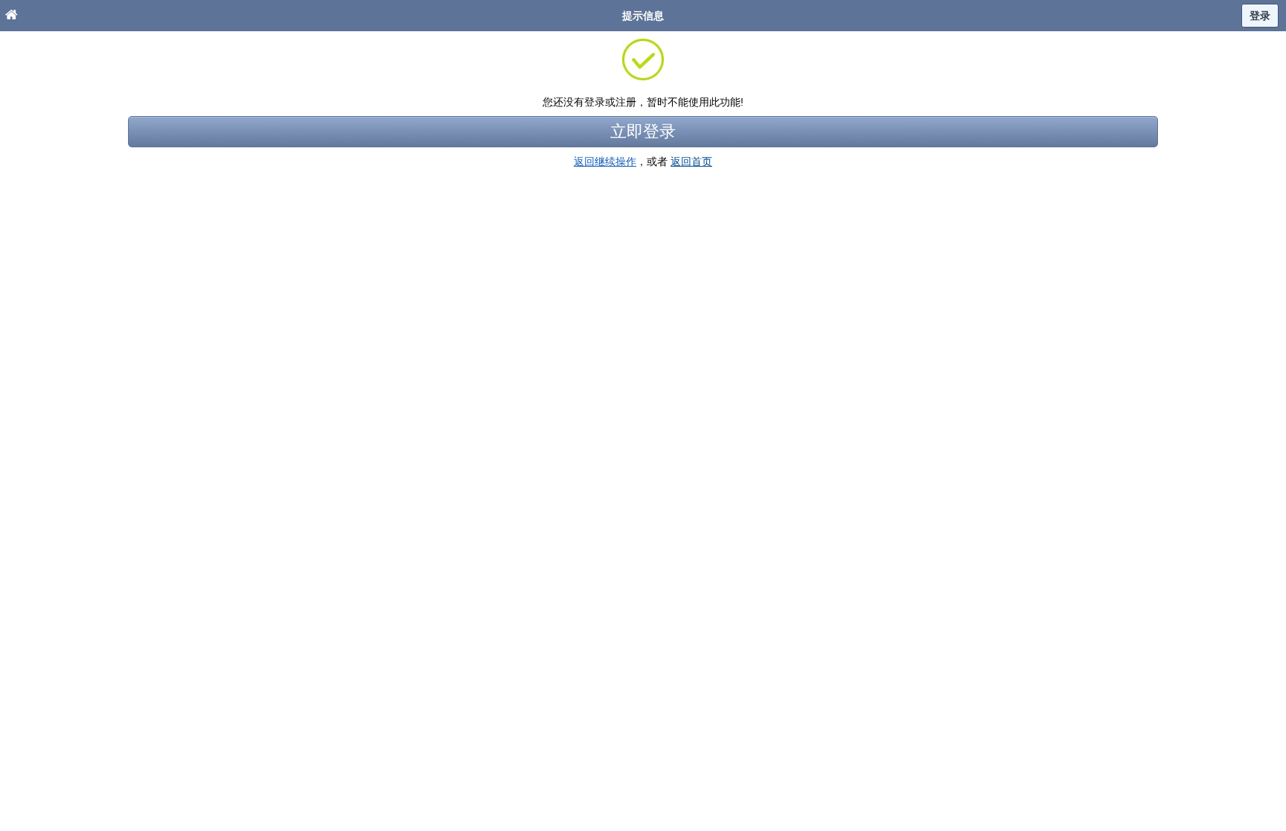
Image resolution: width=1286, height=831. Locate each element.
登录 (1260, 16)
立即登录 (643, 131)
